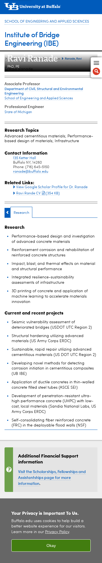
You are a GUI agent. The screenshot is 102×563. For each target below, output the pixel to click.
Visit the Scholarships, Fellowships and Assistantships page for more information (52, 477)
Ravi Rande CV (38, 193)
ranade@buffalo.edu (30, 171)
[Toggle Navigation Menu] (96, 67)
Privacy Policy (57, 532)
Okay (51, 545)
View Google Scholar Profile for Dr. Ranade (52, 187)
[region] (51, 530)
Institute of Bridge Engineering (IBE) (32, 38)
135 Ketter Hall (24, 158)
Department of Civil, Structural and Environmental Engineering (44, 90)
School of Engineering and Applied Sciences (47, 21)
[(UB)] (51, 8)
